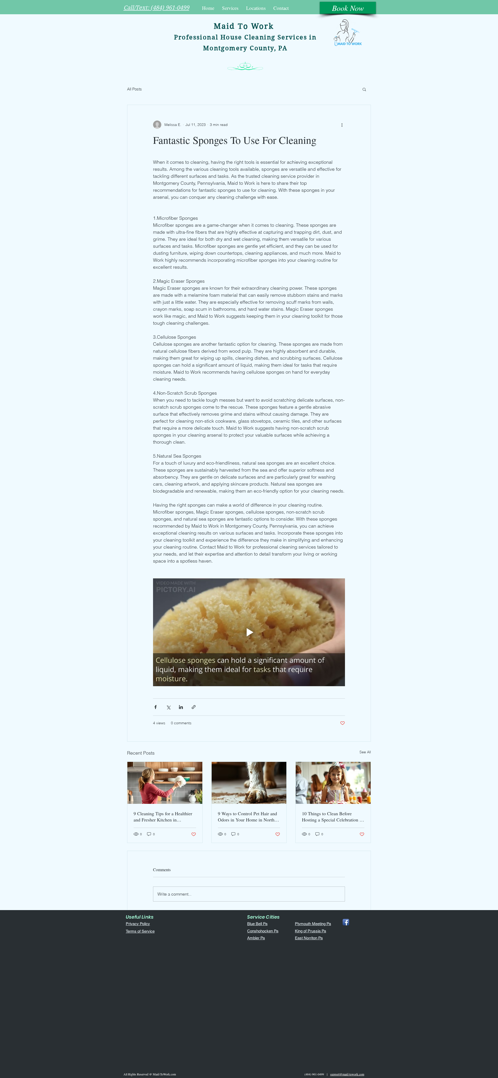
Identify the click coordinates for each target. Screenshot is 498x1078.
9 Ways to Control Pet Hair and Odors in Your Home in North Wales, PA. (247, 816)
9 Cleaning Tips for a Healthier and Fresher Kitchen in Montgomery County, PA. (163, 816)
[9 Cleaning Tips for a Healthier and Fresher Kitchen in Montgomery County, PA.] (164, 783)
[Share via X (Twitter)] (168, 707)
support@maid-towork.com (347, 1074)
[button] (230, 8)
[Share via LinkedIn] (180, 707)
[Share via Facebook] (155, 707)
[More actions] (342, 125)
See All (365, 752)
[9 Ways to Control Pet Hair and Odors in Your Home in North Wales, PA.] (249, 783)
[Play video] (249, 632)
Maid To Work (244, 26)
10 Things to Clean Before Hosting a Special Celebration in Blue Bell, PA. (332, 816)
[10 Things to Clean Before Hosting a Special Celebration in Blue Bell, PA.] (333, 783)
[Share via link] (193, 707)
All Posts (134, 89)
